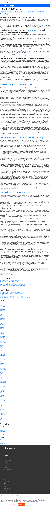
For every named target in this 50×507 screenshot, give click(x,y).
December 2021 (3, 354)
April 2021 (2, 363)
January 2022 (2, 352)
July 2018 (1, 401)
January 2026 (2, 308)
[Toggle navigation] (44, 6)
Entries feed (2, 440)
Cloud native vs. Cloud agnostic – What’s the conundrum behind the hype (17, 297)
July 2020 (1, 372)
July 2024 (1, 322)
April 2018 (2, 405)
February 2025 (2, 317)
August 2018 (2, 400)
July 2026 (1, 302)
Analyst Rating (7, 488)
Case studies (6, 486)
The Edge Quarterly (8, 469)
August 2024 (2, 320)
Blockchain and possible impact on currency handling (21, 137)
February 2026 (2, 306)
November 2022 (3, 340)
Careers (5, 467)
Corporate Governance (8, 460)
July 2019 (1, 387)
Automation (6, 478)
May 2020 (2, 374)
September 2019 (3, 385)
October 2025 (2, 310)
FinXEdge (1, 429)
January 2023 (2, 337)
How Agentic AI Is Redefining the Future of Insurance (9, 286)
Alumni (5, 471)
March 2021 (2, 364)
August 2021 (2, 359)
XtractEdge (2, 432)
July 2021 (1, 360)
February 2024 (2, 326)
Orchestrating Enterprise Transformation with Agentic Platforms (11, 280)
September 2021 (3, 358)
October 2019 (2, 383)
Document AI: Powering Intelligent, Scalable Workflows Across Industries (13, 285)
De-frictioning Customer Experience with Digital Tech (13, 293)
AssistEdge (43, 50)
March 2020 (2, 377)
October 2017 (2, 409)
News (5, 464)
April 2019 (2, 391)
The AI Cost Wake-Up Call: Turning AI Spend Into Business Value (11, 282)
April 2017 (2, 413)
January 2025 (2, 318)
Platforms (6, 473)
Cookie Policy (36, 501)
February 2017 (2, 414)
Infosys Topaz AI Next (8, 476)
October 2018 (2, 399)
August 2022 (2, 344)
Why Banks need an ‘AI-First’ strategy (15, 192)
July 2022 (1, 345)
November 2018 (3, 397)
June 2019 (2, 388)
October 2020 (2, 368)
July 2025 (1, 311)
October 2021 (2, 356)
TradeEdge (2, 430)
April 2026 (2, 304)
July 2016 (1, 415)
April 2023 (2, 333)
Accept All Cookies (21, 504)
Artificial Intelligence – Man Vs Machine (16, 84)
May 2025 (2, 313)
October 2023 (2, 328)
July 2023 (1, 329)
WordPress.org (2, 443)
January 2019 (2, 395)
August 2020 (2, 370)
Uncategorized (2, 431)
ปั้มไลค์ (1, 293)
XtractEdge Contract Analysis (5, 434)
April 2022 (2, 349)
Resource (6, 483)
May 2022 (2, 347)
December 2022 (3, 338)
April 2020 (2, 376)
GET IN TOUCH (27, 2)
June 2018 (2, 403)
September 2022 (3, 342)
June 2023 (2, 331)
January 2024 (2, 327)
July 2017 (1, 410)
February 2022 (2, 351)
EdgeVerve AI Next (3, 427)
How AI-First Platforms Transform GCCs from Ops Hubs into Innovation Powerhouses (15, 284)
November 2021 (3, 355)
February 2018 (2, 408)
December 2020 (3, 367)
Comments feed (3, 442)
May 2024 (2, 324)
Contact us (6, 462)
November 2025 (3, 309)
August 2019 (2, 386)
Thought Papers (7, 490)
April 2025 (2, 314)
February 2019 (2, 394)
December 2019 (3, 381)
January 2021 (2, 365)
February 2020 (2, 378)
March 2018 (2, 406)
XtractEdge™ (22, 51)
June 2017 (2, 412)
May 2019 (2, 390)
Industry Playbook (7, 493)
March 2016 (2, 419)
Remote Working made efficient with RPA (15, 292)
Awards (5, 465)
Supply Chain (6, 481)
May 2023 (2, 332)
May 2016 (2, 417)
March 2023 (2, 335)
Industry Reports (7, 491)
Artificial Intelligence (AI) (32, 30)
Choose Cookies (12, 504)
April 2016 (2, 418)
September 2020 (3, 369)
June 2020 (2, 373)
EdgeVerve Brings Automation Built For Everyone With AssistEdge (22, 12)
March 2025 (2, 315)
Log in (1, 439)
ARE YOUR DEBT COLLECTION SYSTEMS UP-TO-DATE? (14, 296)
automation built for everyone (29, 50)
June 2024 (2, 323)
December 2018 (3, 396)
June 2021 (2, 361)
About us (6, 458)
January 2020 (2, 379)
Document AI (6, 479)
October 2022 (2, 341)
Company (6, 455)
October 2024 (2, 319)
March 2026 (2, 305)
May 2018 (2, 404)
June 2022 (2, 346)
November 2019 (3, 382)
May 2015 (2, 421)
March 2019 (2, 392)
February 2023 (2, 336)
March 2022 (2, 350)
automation (43, 25)
